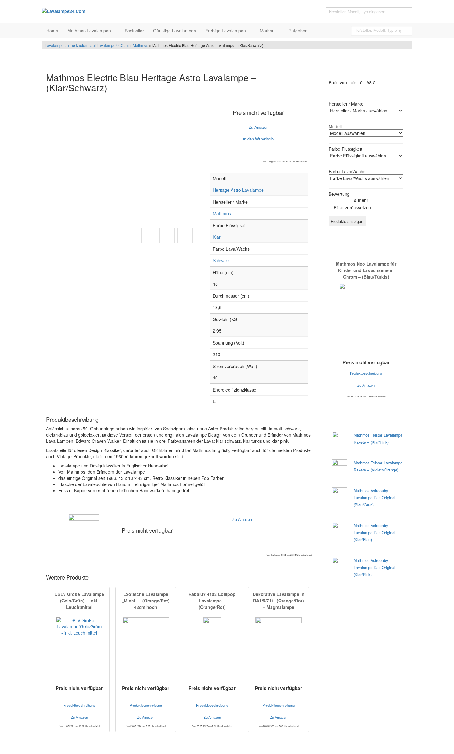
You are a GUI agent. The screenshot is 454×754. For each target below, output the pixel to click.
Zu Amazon (258, 127)
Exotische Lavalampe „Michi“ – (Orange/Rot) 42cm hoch (146, 600)
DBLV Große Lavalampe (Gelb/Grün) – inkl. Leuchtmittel (79, 600)
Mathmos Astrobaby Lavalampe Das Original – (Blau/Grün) (376, 498)
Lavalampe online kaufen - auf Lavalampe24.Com (87, 45)
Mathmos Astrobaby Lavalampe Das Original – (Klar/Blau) (376, 532)
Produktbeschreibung (79, 705)
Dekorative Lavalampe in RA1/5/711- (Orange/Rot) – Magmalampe (279, 600)
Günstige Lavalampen (174, 30)
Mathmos (140, 45)
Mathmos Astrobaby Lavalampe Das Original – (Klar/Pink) (376, 567)
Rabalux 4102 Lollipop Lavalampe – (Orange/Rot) (212, 600)
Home (52, 30)
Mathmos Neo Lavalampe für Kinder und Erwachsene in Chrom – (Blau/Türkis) (366, 270)
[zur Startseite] (119, 10)
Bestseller (134, 30)
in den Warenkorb (258, 139)
